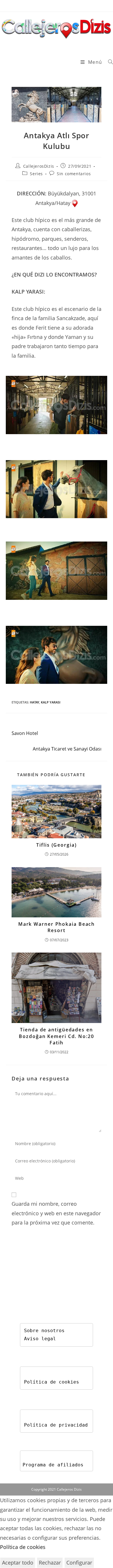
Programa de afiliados (53, 1465)
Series (36, 173)
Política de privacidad (56, 1425)
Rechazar (50, 1562)
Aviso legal (40, 1338)
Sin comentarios (74, 173)
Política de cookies (51, 1382)
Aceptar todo (17, 1562)
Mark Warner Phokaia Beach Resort (56, 927)
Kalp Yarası (50, 702)
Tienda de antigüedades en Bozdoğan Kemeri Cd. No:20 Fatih (56, 1036)
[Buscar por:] (108, 62)
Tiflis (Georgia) (56, 845)
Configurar (79, 1562)
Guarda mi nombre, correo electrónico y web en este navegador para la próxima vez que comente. (56, 1213)
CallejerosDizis (38, 166)
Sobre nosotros (44, 1330)
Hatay (34, 702)
